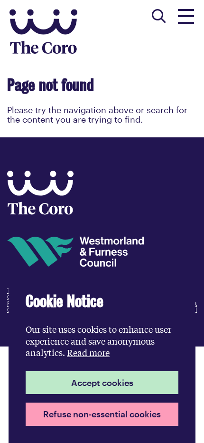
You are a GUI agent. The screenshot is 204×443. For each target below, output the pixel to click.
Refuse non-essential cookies (102, 414)
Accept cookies (102, 382)
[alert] (102, 359)
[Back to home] (40, 211)
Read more (88, 352)
